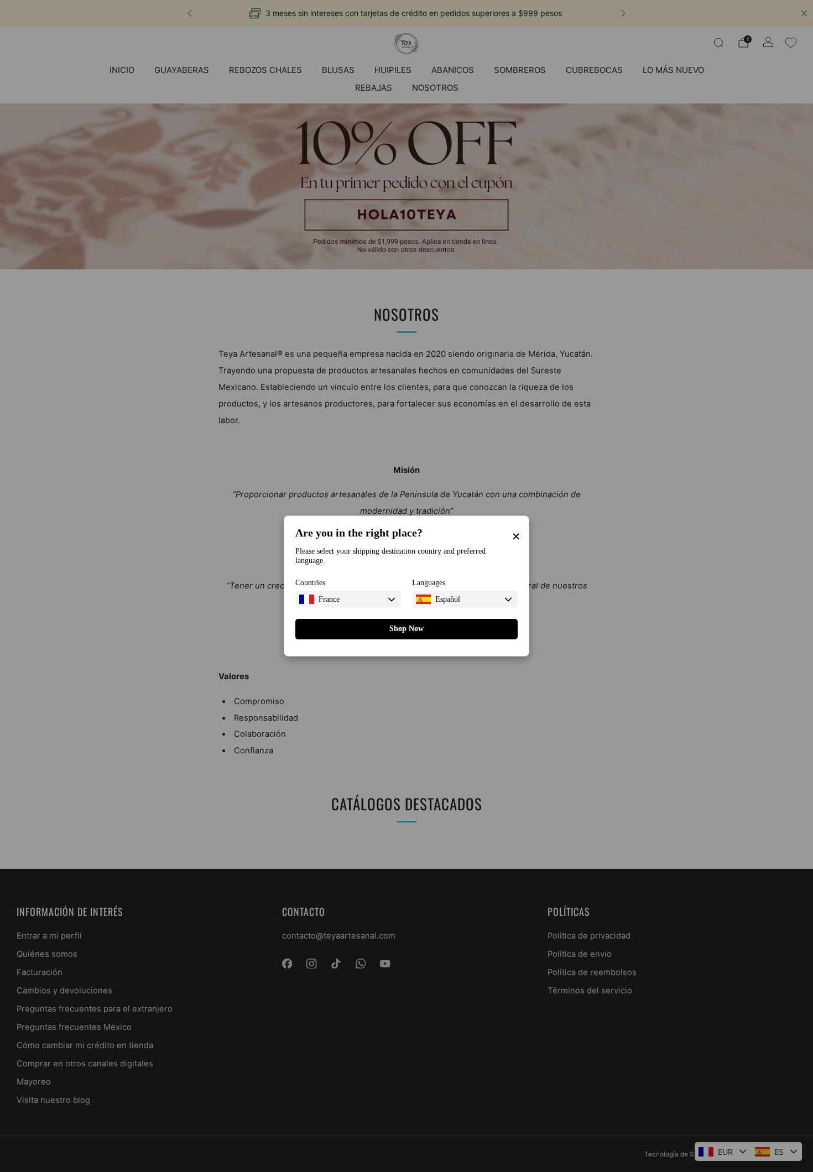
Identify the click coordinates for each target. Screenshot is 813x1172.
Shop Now (406, 628)
